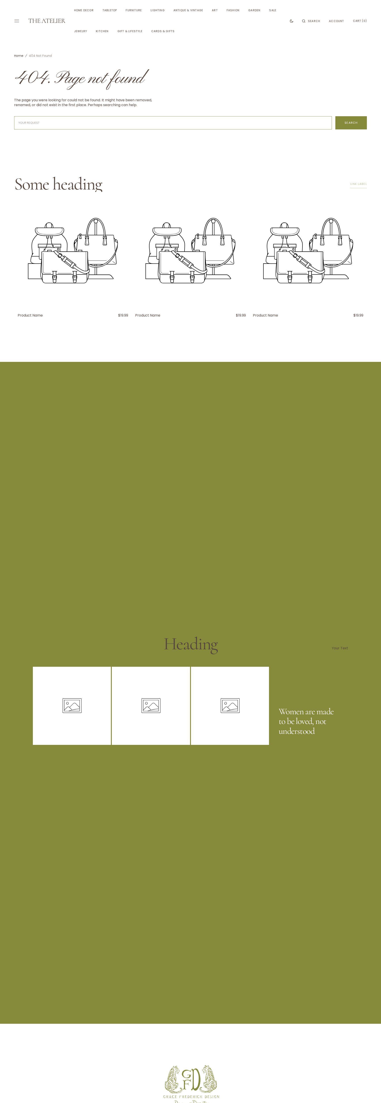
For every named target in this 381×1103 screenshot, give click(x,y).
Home (18, 55)
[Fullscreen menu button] (16, 21)
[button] (311, 21)
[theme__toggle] (291, 21)
